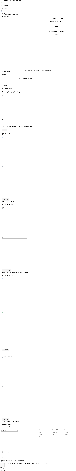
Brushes (40, 434)
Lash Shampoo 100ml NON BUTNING (13, 421)
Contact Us (54, 436)
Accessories (12, 204)
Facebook (66, 434)
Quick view (6, 196)
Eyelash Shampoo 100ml (9, 201)
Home (3, 14)
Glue (40, 436)
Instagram (66, 432)
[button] (5, 199)
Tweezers (41, 432)
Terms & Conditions (56, 434)
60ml (10, 14)
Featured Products (68, 436)
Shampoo (7, 14)
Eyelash (40, 438)
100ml (7, 204)
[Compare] (3, 196)
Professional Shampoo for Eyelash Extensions (15, 272)
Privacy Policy (55, 432)
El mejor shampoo (63, 31)
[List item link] (9, 453)
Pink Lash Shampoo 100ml (9, 352)
